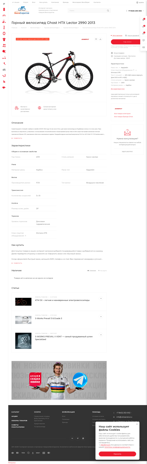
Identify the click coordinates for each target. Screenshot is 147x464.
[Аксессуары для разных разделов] (4, 88)
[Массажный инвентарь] (4, 82)
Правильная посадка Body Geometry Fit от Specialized (42, 418)
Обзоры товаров (19, 420)
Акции (15, 416)
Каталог (15, 412)
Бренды (65, 422)
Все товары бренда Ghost (123, 116)
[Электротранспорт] (4, 10)
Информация (68, 412)
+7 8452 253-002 (135, 11)
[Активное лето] (4, 52)
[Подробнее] (101, 298)
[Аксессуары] (4, 28)
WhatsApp (83, 438)
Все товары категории (122, 113)
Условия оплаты (98, 416)
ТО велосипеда (39, 426)
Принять (117, 454)
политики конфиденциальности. (117, 447)
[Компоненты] (4, 76)
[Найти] (108, 10)
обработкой (105, 445)
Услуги (37, 412)
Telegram (77, 438)
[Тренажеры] (4, 46)
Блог (63, 416)
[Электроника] (4, 34)
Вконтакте (72, 438)
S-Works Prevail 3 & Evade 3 (48, 318)
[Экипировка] (4, 40)
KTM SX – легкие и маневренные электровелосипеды (62, 300)
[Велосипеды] (4, 16)
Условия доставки (98, 419)
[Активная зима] (4, 64)
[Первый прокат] (4, 70)
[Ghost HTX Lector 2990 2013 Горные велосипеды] (59, 71)
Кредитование (39, 423)
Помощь (96, 412)
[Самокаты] (4, 58)
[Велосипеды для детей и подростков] (4, 22)
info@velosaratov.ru (124, 417)
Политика (65, 419)
